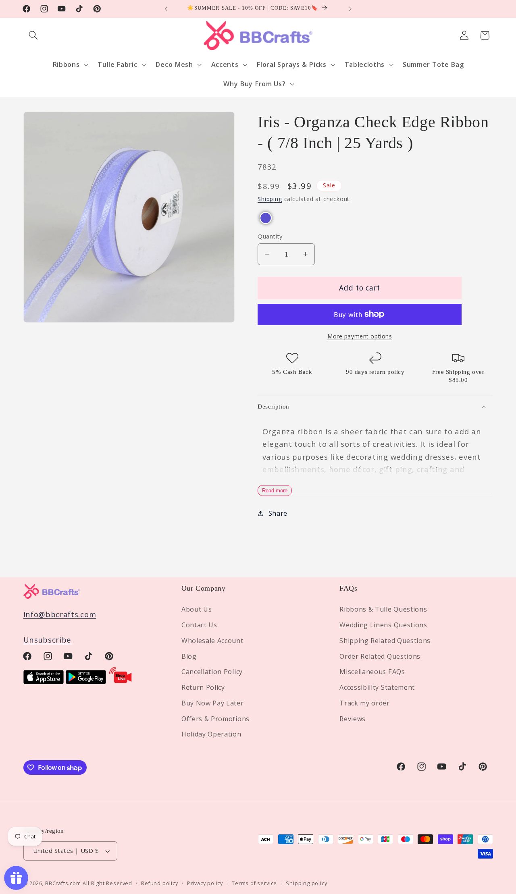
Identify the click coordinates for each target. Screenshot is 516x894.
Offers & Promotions (215, 718)
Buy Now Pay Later (212, 703)
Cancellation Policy (212, 671)
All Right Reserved (107, 883)
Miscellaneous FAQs (372, 671)
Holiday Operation (211, 734)
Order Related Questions (379, 656)
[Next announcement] (350, 9)
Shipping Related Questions (385, 640)
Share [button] (277, 513)
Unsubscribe (47, 640)
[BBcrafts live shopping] (120, 681)
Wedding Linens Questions (383, 624)
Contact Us (199, 624)
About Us (196, 609)
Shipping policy (306, 883)
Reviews (352, 718)
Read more (274, 490)
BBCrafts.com (63, 883)
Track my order (364, 703)
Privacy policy (205, 883)
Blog (189, 656)
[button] (33, 35)
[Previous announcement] (166, 9)
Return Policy (203, 687)
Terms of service (254, 883)
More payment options (359, 336)
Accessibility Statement (377, 687)
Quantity (270, 236)
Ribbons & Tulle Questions (383, 609)
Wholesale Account (212, 640)
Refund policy (159, 883)
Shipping (270, 199)
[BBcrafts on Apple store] (43, 681)
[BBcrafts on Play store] (86, 681)
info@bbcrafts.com (59, 614)
